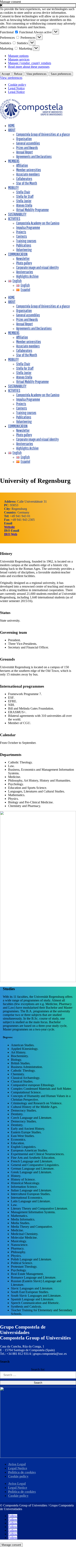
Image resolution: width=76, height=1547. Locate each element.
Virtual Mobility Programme (32, 210)
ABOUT (11, 130)
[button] (38, 5)
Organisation (24, 139)
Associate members (28, 174)
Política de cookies (22, 1472)
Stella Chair (23, 192)
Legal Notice (16, 88)
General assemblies (28, 143)
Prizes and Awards (27, 147)
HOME (11, 125)
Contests (21, 236)
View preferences (36, 73)
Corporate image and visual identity (37, 267)
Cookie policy (17, 84)
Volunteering (24, 249)
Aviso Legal (17, 1464)
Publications (23, 245)
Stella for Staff (24, 196)
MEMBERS (13, 161)
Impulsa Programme (28, 227)
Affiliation (22, 165)
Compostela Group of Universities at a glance (43, 134)
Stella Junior (23, 201)
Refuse (18, 73)
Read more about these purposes (28, 66)
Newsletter (23, 258)
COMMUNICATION (18, 254)
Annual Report (24, 152)
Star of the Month (26, 183)
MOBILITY (13, 187)
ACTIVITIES (14, 218)
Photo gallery (24, 263)
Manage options (18, 55)
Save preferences (61, 73)
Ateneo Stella (24, 205)
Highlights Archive (27, 276)
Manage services (18, 59)
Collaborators (24, 178)
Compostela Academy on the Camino (37, 223)
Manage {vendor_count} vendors (29, 63)
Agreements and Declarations (34, 156)
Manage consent (11, 1544)
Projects (21, 232)
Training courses (26, 241)
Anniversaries (24, 272)
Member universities (28, 170)
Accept (6, 73)
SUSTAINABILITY (17, 214)
